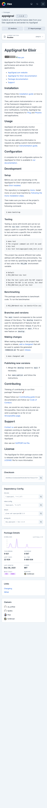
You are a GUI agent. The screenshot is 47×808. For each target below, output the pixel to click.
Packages (6, 12)
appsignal (8, 15)
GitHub (6, 592)
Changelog (8, 588)
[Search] (37, 4)
